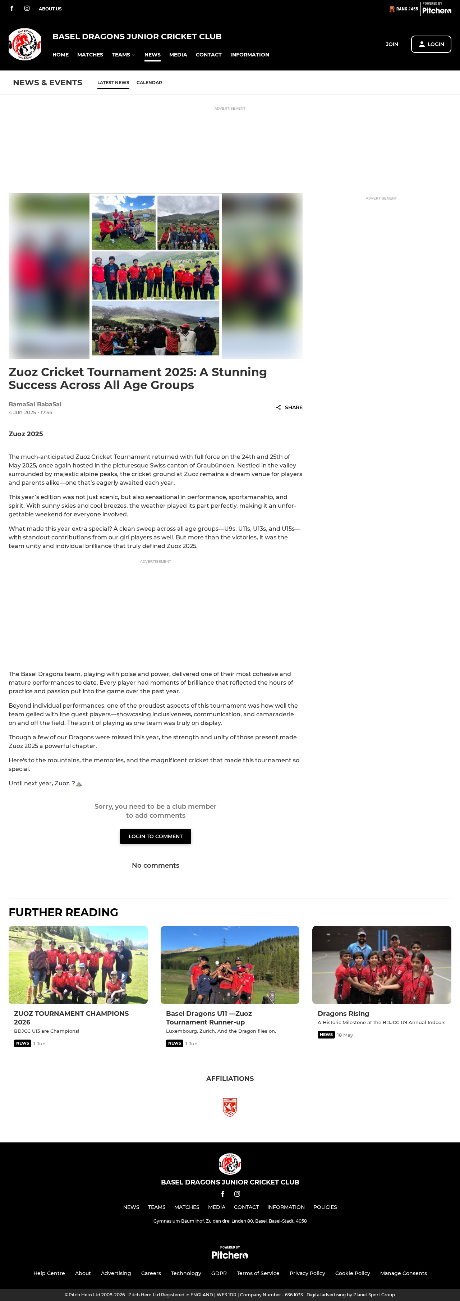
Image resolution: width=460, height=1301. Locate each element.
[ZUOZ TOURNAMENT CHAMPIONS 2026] (78, 965)
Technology (186, 1273)
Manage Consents (403, 1273)
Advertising (116, 1273)
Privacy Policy (307, 1273)
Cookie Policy (352, 1273)
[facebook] (12, 8)
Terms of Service (258, 1273)
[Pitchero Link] (437, 12)
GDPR (219, 1273)
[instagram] (27, 8)
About (83, 1273)
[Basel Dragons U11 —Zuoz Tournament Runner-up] (230, 965)
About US (50, 9)
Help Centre (49, 1273)
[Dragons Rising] (381, 965)
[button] (60, 55)
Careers (151, 1273)
